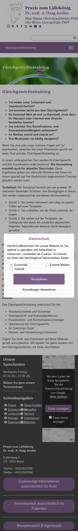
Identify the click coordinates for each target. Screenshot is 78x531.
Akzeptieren (39, 279)
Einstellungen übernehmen (39, 289)
